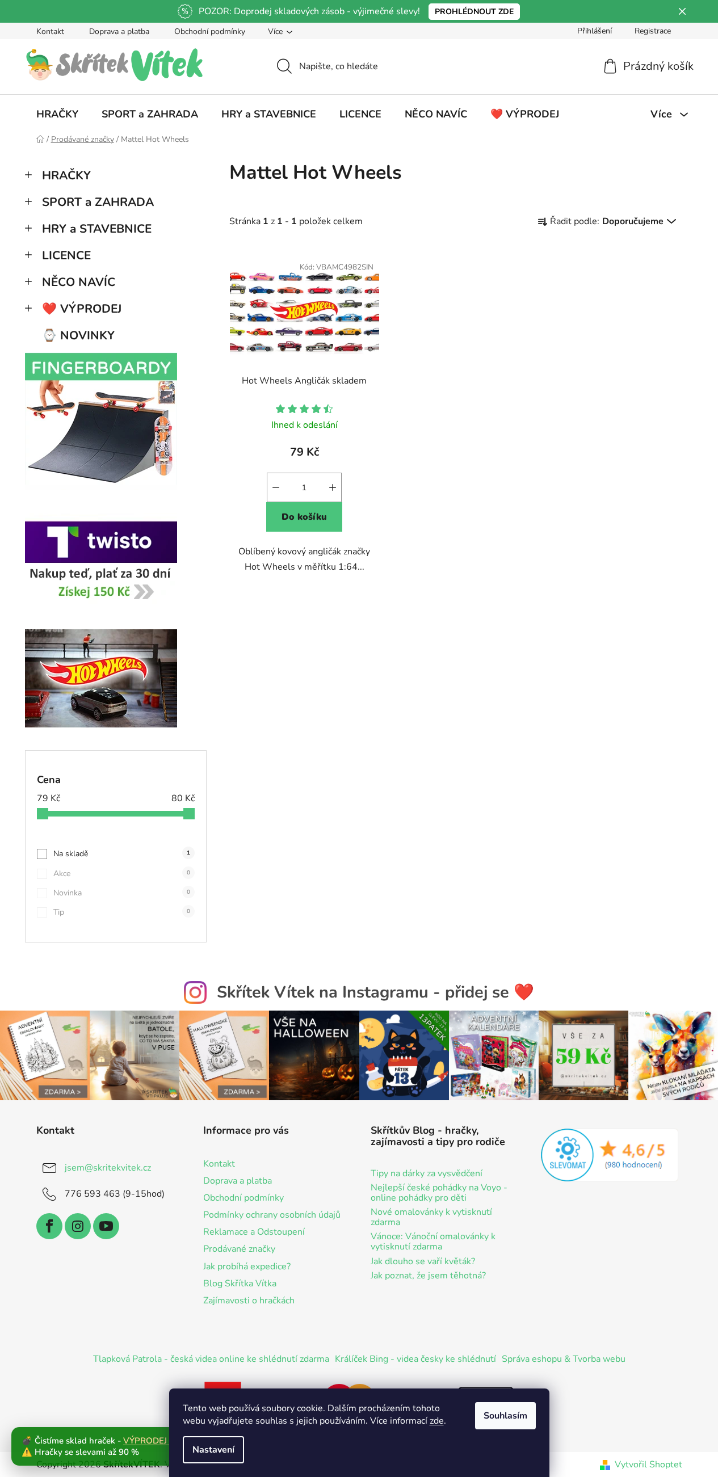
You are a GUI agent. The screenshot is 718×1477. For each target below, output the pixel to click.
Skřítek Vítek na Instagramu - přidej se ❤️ (375, 992)
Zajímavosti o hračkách (249, 1300)
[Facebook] (49, 1226)
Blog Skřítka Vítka (239, 1283)
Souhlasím (505, 1415)
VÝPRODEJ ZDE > (158, 1440)
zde (437, 1421)
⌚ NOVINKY (78, 335)
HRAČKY (66, 175)
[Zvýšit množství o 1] (332, 487)
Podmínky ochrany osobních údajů (272, 1215)
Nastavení (213, 1450)
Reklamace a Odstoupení (254, 1232)
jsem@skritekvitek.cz (108, 1168)
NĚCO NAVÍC (78, 282)
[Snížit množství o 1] (275, 487)
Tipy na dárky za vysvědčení (426, 1174)
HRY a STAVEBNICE (97, 229)
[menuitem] (57, 114)
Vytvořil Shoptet (648, 1464)
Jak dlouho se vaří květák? (423, 1262)
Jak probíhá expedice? (247, 1266)
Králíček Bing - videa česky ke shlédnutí (415, 1359)
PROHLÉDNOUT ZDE (474, 11)
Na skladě (121, 853)
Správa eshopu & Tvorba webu (563, 1359)
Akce (121, 873)
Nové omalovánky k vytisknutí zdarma (431, 1217)
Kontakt (50, 31)
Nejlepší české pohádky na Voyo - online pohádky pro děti (439, 1193)
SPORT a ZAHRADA (98, 202)
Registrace (653, 31)
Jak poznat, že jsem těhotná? (428, 1276)
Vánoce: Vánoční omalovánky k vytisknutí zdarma (433, 1242)
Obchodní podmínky (209, 31)
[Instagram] (78, 1226)
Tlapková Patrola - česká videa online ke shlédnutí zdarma (211, 1359)
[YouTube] (106, 1226)
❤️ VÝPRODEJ (81, 309)
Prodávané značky (239, 1249)
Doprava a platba (119, 31)
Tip (121, 912)
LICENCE (66, 255)
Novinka (121, 892)
